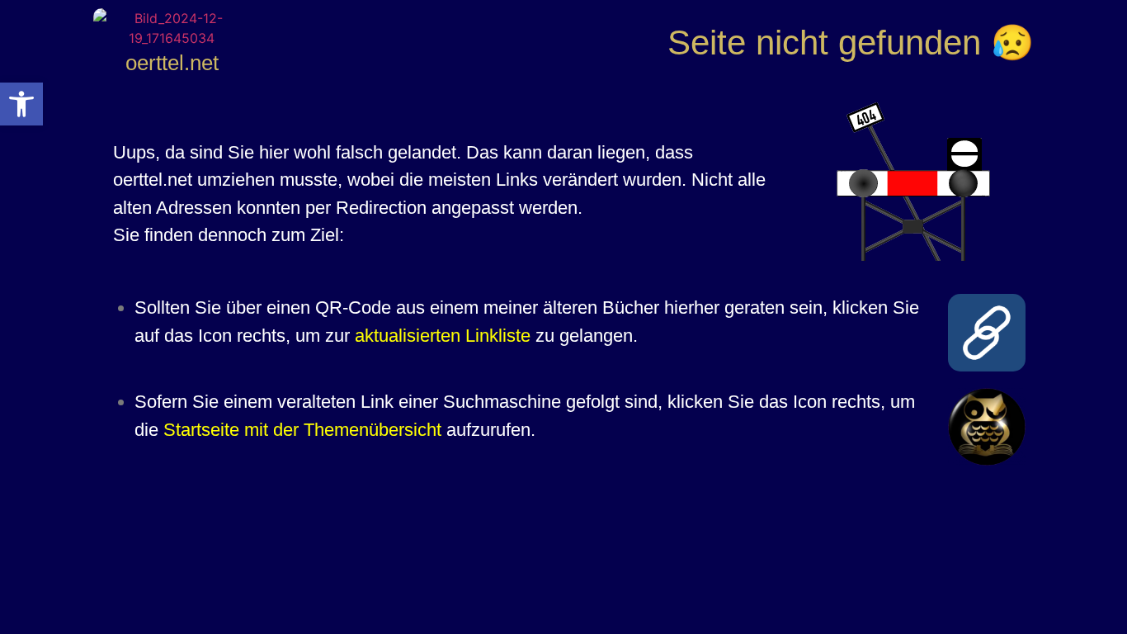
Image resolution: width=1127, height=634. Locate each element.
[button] (21, 104)
